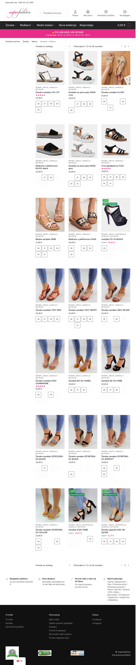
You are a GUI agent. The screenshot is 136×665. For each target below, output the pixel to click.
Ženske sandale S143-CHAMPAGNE (46, 382)
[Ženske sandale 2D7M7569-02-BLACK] (83, 432)
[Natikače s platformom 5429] (83, 215)
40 (38, 110)
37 (45, 104)
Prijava (75, 15)
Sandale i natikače (109, 236)
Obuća (34, 41)
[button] (124, 25)
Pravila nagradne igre (59, 637)
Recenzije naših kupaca (60, 634)
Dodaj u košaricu (50, 117)
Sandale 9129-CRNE (78, 529)
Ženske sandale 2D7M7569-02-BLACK (82, 457)
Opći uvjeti (54, 619)
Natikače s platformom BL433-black (47, 167)
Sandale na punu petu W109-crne (82, 93)
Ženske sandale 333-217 (48, 92)
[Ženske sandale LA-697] (115, 68)
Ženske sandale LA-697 (112, 92)
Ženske (26, 41)
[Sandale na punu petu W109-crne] (83, 68)
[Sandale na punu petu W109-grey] (83, 141)
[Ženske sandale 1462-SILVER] (115, 285)
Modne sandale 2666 (46, 239)
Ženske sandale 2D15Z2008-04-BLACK (49, 457)
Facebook (97, 619)
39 (57, 104)
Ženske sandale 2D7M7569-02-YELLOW (49, 531)
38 (51, 104)
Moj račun (88, 15)
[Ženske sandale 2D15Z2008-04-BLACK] (50, 432)
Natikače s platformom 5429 (82, 239)
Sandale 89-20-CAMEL (80, 380)
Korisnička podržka (106, 15)
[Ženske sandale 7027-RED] (50, 285)
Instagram (97, 623)
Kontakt (9, 623)
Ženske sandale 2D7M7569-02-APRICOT (115, 457)
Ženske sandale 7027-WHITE (83, 310)
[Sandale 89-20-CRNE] (115, 356)
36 (38, 104)
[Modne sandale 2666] (50, 215)
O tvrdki (9, 619)
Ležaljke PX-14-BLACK (112, 239)
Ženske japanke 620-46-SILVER (113, 531)
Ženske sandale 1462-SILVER (115, 310)
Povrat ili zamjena (57, 630)
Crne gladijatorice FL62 (112, 166)
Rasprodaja (120, 234)
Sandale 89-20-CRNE (111, 380)
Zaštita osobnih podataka (60, 623)
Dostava (53, 627)
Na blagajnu (125, 15)
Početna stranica (13, 41)
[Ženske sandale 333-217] (50, 68)
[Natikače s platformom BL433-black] (50, 141)
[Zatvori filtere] (27, 46)
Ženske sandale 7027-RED (48, 310)
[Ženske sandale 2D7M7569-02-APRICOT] (115, 432)
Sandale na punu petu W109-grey (82, 167)
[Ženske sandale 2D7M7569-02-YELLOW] (50, 505)
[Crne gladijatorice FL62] (115, 141)
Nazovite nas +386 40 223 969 (19, 2)
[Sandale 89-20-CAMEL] (83, 356)
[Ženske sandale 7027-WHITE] (83, 285)
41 (110, 108)
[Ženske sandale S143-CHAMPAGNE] (50, 356)
